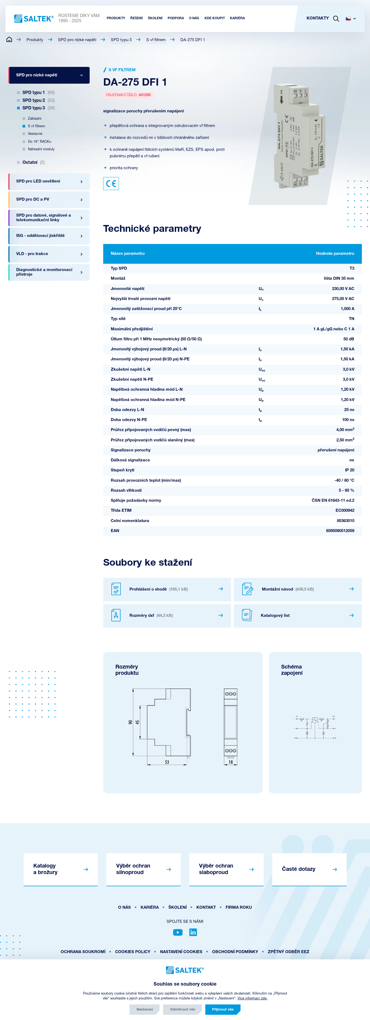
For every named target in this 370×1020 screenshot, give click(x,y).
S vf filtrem (156, 40)
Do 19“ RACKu (39, 142)
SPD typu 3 (121, 40)
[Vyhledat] (336, 18)
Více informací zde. (253, 998)
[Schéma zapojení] (315, 727)
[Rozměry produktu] (183, 727)
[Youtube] (178, 932)
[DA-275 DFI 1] (299, 136)
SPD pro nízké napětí (77, 40)
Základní (34, 118)
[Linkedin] (193, 932)
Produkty (35, 40)
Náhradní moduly (41, 149)
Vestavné (35, 134)
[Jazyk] (353, 18)
